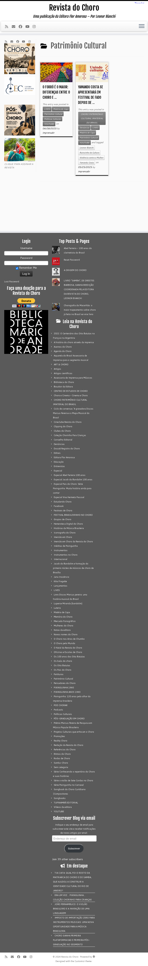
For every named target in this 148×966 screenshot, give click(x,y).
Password (26, 258)
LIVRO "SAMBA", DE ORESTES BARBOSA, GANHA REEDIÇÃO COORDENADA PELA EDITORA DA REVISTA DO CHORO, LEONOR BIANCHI (79, 289)
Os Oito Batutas (62, 665)
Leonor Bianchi (86, 147)
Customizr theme (83, 961)
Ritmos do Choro (62, 753)
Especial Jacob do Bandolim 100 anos (73, 479)
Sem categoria (61, 767)
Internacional (60, 559)
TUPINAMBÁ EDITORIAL (66, 802)
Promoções (59, 736)
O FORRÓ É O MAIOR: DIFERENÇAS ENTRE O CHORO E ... (56, 92)
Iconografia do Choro (65, 532)
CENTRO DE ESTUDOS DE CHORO (71, 391)
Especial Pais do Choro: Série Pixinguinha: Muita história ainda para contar (72, 488)
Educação (59, 461)
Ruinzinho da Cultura (89, 152)
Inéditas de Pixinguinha (66, 545)
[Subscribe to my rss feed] (7, 26)
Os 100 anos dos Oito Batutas (69, 656)
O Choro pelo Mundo (64, 643)
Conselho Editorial (63, 439)
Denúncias (84, 127)
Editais (57, 453)
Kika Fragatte (60, 581)
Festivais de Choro (63, 510)
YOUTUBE (49, 124)
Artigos (57, 368)
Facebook (59, 506)
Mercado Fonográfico (65, 621)
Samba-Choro (61, 762)
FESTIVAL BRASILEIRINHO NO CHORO (73, 514)
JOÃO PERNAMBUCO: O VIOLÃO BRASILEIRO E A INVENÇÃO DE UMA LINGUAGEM (71, 909)
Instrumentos (60, 550)
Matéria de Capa (60, 109)
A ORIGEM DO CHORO (75, 270)
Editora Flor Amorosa (64, 457)
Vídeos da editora (63, 807)
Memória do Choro (63, 616)
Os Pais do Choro (62, 669)
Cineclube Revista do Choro (68, 422)
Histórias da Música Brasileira (69, 528)
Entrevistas (59, 466)
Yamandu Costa (87, 162)
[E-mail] (14, 26)
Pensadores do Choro (65, 683)
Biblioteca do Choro (64, 382)
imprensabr (49, 132)
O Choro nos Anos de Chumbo (69, 638)
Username (26, 248)
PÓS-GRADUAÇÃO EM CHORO (69, 718)
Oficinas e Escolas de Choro (68, 652)
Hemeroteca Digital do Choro (68, 523)
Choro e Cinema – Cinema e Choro (71, 395)
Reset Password (72, 259)
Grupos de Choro (62, 519)
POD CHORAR (60, 705)
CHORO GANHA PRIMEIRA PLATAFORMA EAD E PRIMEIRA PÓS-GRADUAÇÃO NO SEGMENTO (71, 940)
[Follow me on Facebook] (21, 26)
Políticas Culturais (52, 119)
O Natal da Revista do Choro (68, 647)
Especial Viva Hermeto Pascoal (69, 497)
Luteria (57, 607)
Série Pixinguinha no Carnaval (69, 784)
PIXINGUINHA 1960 (64, 687)
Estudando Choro (62, 501)
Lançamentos (60, 585)
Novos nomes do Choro (65, 634)
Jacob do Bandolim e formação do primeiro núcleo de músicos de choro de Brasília (73, 568)
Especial (58, 470)
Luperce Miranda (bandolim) (68, 603)
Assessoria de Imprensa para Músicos (73, 377)
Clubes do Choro (62, 430)
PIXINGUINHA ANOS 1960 (67, 692)
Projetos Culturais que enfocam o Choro (74, 731)
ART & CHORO (61, 364)
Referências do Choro (65, 749)
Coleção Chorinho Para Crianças (70, 435)
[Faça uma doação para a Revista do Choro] (26, 302)
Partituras (58, 674)
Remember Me (27, 268)
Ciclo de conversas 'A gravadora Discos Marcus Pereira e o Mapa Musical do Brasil (73, 413)
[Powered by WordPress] (93, 956)
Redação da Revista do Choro (68, 745)
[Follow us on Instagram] (35, 26)
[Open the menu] (142, 26)
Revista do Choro (74, 7)
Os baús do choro (63, 661)
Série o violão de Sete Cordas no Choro (73, 780)
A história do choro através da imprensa (74, 342)
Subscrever (74, 848)
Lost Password (11, 281)
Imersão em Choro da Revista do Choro (73, 541)
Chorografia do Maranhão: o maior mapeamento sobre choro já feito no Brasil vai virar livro (80, 310)
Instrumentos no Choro (65, 554)
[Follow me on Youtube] (28, 26)
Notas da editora (62, 630)
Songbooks (60, 798)
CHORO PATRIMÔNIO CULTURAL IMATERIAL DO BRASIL (92, 118)
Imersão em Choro (63, 537)
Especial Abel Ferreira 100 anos (69, 475)
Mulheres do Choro (63, 625)
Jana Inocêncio (61, 576)
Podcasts (58, 709)
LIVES (47, 109)
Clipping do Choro (63, 426)
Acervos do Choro (63, 346)
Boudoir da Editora (63, 386)
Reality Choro (60, 740)
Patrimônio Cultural (53, 114)
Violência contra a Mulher (91, 157)
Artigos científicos (63, 373)
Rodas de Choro (62, 758)
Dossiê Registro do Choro (67, 448)
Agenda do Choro (62, 351)
